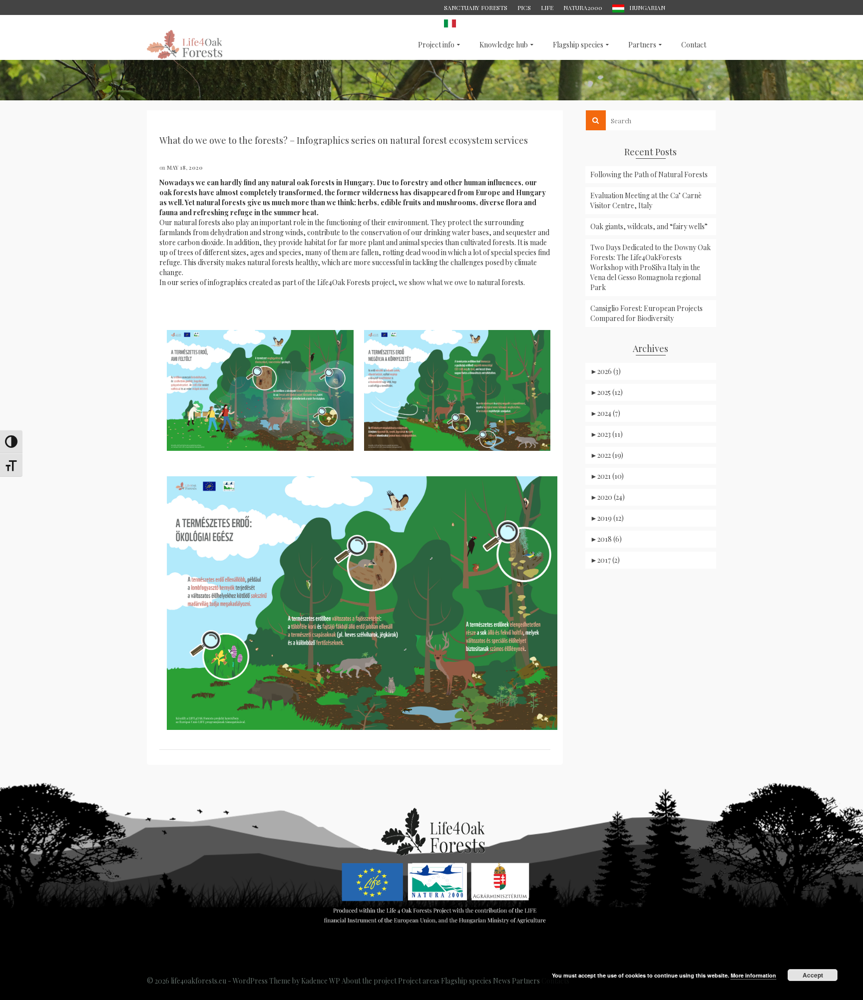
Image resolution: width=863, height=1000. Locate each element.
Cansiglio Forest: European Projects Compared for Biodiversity (646, 313)
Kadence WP (320, 981)
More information (753, 975)
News (501, 981)
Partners (526, 981)
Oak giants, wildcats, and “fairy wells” (649, 226)
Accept (813, 975)
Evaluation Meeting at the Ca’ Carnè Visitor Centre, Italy (646, 200)
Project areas (418, 981)
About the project (369, 981)
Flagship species (466, 981)
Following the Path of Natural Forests (649, 174)
